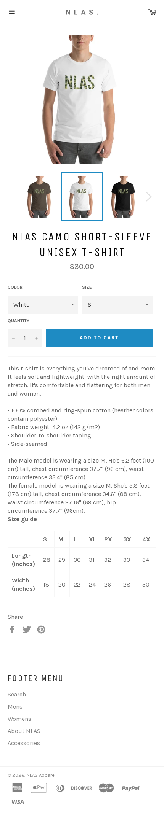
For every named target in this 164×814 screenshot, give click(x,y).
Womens (19, 718)
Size (87, 287)
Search (17, 694)
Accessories (24, 743)
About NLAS (24, 731)
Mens (15, 706)
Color (15, 287)
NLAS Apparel (41, 775)
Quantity (18, 320)
